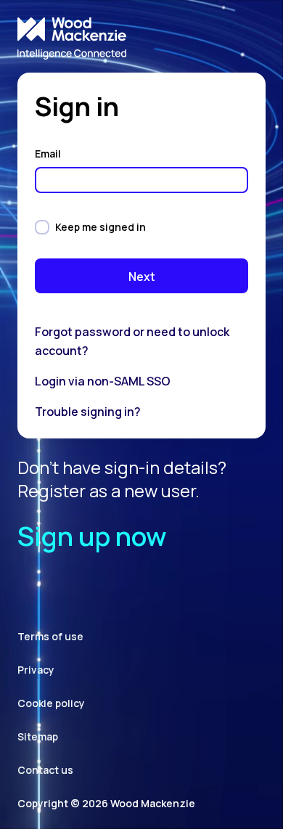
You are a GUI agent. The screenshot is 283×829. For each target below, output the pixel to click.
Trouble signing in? (88, 412)
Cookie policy (51, 703)
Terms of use (50, 636)
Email (49, 153)
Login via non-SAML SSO (103, 381)
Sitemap (37, 736)
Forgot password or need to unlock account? (132, 341)
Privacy (35, 670)
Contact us (45, 770)
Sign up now (91, 536)
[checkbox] (42, 227)
